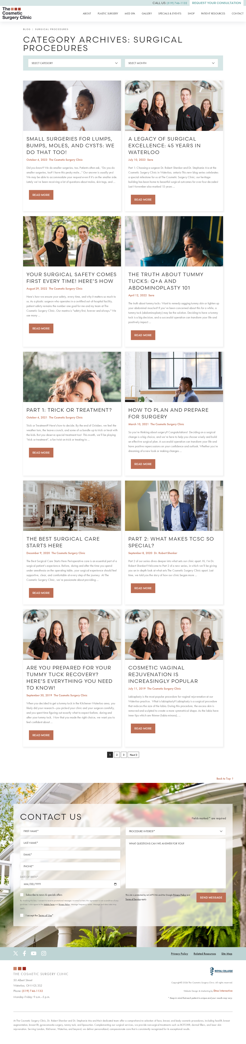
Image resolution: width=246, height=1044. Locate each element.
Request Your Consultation (216, 3)
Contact (237, 13)
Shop (191, 13)
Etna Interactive (223, 991)
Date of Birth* (29, 877)
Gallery (147, 13)
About (87, 13)
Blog (27, 29)
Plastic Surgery (108, 13)
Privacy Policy (64, 904)
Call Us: (170, 3)
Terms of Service (133, 899)
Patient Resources (213, 13)
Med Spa (130, 13)
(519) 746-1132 (32, 991)
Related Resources (205, 954)
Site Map (226, 954)
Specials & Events (169, 13)
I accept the (31, 915)
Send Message (211, 897)
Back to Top (224, 778)
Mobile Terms (49, 904)
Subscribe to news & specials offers (44, 895)
